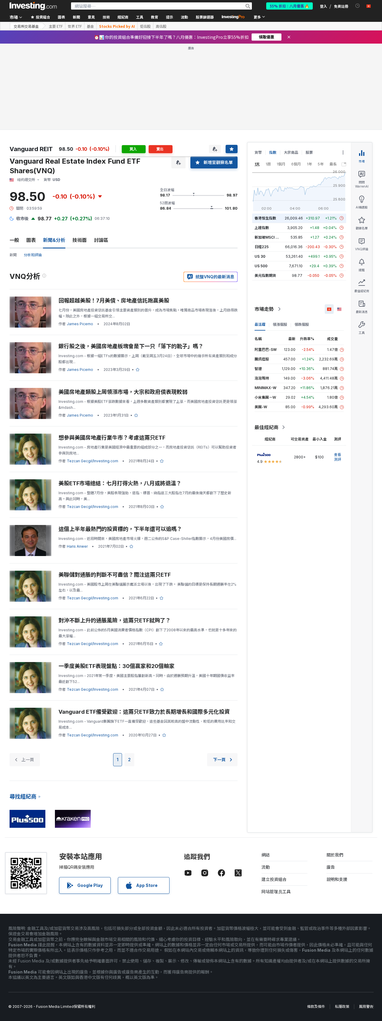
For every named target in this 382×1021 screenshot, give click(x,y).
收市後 (22, 218)
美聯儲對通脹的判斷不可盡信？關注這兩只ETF (114, 575)
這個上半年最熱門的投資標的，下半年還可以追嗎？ (120, 529)
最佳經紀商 (266, 427)
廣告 (330, 867)
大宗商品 (291, 152)
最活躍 (260, 324)
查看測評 (337, 457)
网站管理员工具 (276, 891)
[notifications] (357, 6)
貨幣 (258, 152)
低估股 (145, 26)
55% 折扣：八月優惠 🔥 (289, 5)
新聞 (13, 255)
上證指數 (262, 227)
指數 (272, 152)
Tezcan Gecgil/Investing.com (92, 461)
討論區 (101, 240)
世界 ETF (75, 26)
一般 (14, 240)
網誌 (265, 854)
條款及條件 (316, 1006)
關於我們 (334, 854)
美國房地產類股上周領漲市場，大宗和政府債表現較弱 (122, 392)
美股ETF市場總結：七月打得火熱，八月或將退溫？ (119, 483)
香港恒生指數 (265, 218)
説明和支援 (336, 879)
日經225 (262, 247)
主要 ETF (56, 26)
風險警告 (366, 1006)
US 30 (260, 256)
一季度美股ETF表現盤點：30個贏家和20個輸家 (116, 666)
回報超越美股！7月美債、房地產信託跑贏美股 (113, 300)
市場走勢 (264, 309)
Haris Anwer (77, 546)
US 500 (261, 266)
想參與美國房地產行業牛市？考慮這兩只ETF (111, 437)
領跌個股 (302, 324)
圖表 (31, 240)
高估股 (161, 26)
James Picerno (80, 324)
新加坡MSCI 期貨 (269, 237)
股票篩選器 (205, 16)
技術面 (80, 240)
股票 (309, 152)
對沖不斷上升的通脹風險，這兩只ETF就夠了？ (114, 620)
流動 (265, 867)
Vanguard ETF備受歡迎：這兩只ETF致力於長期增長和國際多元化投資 (144, 712)
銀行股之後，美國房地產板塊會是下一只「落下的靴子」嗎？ (131, 346)
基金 (90, 26)
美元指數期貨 (265, 275)
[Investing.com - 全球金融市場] (33, 6)
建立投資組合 (273, 879)
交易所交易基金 (26, 26)
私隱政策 (342, 1006)
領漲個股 (280, 324)
